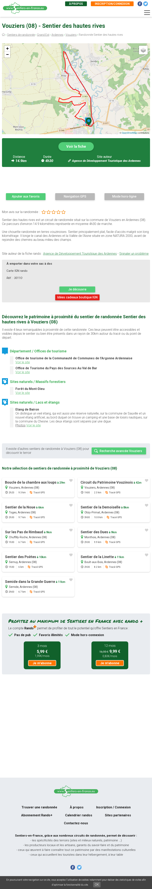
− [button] (7, 54)
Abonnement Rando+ (36, 815)
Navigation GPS (75, 196)
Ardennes (57, 34)
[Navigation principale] (147, 13)
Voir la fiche (76, 146)
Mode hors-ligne (124, 196)
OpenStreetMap (129, 132)
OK (97, 884)
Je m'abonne (42, 663)
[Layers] (143, 50)
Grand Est (43, 34)
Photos (20, 425)
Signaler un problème (134, 254)
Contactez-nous (76, 823)
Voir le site (22, 362)
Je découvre (77, 289)
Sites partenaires (118, 815)
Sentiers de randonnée (21, 34)
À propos (76, 3)
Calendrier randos (78, 815)
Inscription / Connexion (113, 807)
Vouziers (71, 34)
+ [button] (7, 48)
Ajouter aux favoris (26, 196)
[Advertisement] (76, 180)
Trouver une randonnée (39, 807)
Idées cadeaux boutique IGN (77, 297)
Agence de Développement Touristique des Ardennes (106, 161)
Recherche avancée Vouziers (121, 451)
